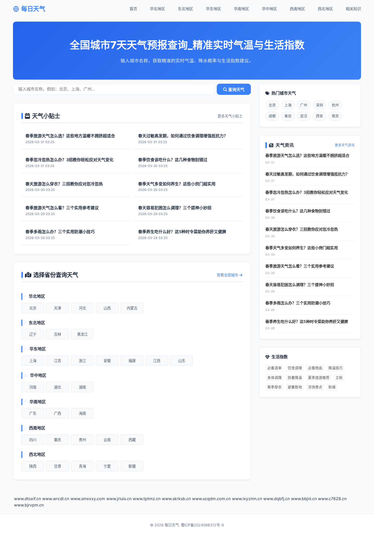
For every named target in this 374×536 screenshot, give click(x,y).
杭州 (335, 105)
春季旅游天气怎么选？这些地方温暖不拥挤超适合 (307, 155)
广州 (303, 105)
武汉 (303, 116)
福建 (132, 361)
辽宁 (32, 334)
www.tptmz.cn (147, 498)
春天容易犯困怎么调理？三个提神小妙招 (299, 284)
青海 (82, 466)
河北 (82, 308)
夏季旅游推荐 (318, 378)
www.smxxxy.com (87, 498)
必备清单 (274, 368)
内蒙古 (132, 308)
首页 (133, 8)
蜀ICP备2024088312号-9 (202, 525)
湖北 (57, 387)
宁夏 (107, 466)
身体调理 (274, 378)
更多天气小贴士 (230, 116)
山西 (107, 308)
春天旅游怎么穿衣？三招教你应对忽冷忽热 (301, 229)
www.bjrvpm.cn (29, 505)
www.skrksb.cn (176, 498)
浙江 (82, 361)
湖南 (82, 387)
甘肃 (57, 466)
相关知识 (353, 8)
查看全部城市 (228, 275)
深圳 (319, 105)
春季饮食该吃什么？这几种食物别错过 (297, 211)
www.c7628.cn (332, 498)
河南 (32, 387)
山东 (181, 361)
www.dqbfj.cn (276, 498)
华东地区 (213, 8)
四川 (32, 440)
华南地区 (241, 8)
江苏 (57, 361)
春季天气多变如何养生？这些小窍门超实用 (301, 247)
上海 (32, 361)
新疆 (132, 466)
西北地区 (325, 8)
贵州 (82, 440)
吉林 (57, 334)
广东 (32, 413)
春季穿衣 (274, 387)
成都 (272, 116)
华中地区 (269, 8)
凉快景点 (315, 387)
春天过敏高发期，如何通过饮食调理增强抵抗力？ (307, 174)
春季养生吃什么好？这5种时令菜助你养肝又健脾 (306, 321)
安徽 (107, 361)
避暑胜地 (295, 387)
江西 (156, 361)
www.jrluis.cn (119, 498)
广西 (57, 413)
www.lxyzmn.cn (247, 498)
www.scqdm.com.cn (211, 498)
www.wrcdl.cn (55, 498)
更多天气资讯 (345, 145)
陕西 (32, 466)
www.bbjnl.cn (304, 498)
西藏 (132, 440)
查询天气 (235, 89)
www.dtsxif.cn (27, 498)
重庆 (57, 440)
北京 (32, 308)
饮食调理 (295, 368)
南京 (335, 116)
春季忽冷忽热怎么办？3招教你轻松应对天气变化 (306, 192)
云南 (107, 440)
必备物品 (315, 368)
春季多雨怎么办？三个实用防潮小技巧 (297, 303)
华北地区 (157, 8)
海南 (82, 413)
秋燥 (332, 387)
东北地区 (185, 8)
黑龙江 (82, 334)
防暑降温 (295, 378)
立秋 (339, 378)
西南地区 (297, 8)
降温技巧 (335, 368)
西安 (319, 116)
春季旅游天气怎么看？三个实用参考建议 (299, 266)
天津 (57, 308)
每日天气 (33, 8)
